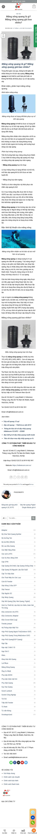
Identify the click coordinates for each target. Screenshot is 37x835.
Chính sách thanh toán (11, 784)
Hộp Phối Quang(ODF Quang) (12, 639)
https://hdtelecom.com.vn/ (21, 465)
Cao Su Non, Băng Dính (10, 558)
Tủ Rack (4, 707)
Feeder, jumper (7, 624)
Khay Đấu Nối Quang (9, 659)
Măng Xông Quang (8, 667)
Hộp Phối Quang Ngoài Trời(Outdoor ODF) (16, 632)
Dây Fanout (6, 589)
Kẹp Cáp (5, 643)
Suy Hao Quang (7, 687)
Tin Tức (18, 14)
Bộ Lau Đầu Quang (8, 546)
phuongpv (28, 28)
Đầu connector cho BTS (10, 612)
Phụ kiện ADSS (7, 675)
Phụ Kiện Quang (7, 683)
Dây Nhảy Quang (7, 597)
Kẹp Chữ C (5, 651)
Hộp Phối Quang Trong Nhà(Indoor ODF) (16, 635)
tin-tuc (32, 484)
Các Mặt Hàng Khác (9, 550)
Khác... (4, 655)
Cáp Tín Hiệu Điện (8, 574)
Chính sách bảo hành (11, 781)
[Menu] (3, 6)
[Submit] (33, 518)
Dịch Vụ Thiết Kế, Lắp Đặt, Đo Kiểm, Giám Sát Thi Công (18, 606)
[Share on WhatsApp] (11, 477)
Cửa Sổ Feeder (7, 582)
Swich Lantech (7, 691)
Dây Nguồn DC (7, 593)
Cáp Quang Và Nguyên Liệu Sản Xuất (15, 570)
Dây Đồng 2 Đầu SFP (9, 586)
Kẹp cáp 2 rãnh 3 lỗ (8, 647)
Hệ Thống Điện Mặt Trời (10, 628)
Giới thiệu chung (9, 773)
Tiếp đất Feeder (7, 703)
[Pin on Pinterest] (22, 477)
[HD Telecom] (18, 6)
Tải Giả (4, 699)
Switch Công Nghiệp (9, 695)
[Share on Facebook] (14, 477)
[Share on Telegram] (26, 477)
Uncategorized (7, 715)
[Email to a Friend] (18, 477)
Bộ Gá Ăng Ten (7, 538)
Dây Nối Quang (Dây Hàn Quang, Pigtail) (16, 601)
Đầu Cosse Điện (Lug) (9, 620)
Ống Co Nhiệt (6, 671)
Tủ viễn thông (6, 711)
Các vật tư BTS (7, 554)
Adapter (4, 530)
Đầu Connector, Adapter (10, 616)
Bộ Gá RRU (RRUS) (8, 542)
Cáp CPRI (5, 562)
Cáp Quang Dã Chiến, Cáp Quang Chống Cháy (17, 566)
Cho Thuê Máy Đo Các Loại (11, 578)
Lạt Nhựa (5, 663)
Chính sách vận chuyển (12, 777)
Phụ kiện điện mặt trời (9, 679)
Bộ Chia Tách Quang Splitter (11, 534)
